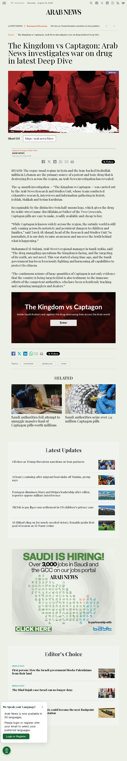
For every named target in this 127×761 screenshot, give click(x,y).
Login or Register (16, 736)
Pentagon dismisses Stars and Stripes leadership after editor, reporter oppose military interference (51, 493)
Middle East (32, 26)
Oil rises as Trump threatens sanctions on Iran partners (48, 461)
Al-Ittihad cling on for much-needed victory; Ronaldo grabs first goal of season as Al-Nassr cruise (53, 524)
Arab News (19, 3)
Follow (109, 161)
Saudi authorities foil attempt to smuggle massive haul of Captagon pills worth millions (35, 421)
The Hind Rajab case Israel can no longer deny (42, 690)
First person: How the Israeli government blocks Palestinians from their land (52, 671)
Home (11, 34)
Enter (63, 322)
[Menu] (4, 3)
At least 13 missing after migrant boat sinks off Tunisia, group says (80, 26)
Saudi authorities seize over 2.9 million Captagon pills (88, 419)
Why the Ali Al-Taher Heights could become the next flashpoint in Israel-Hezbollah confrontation (53, 711)
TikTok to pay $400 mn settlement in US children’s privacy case (53, 507)
